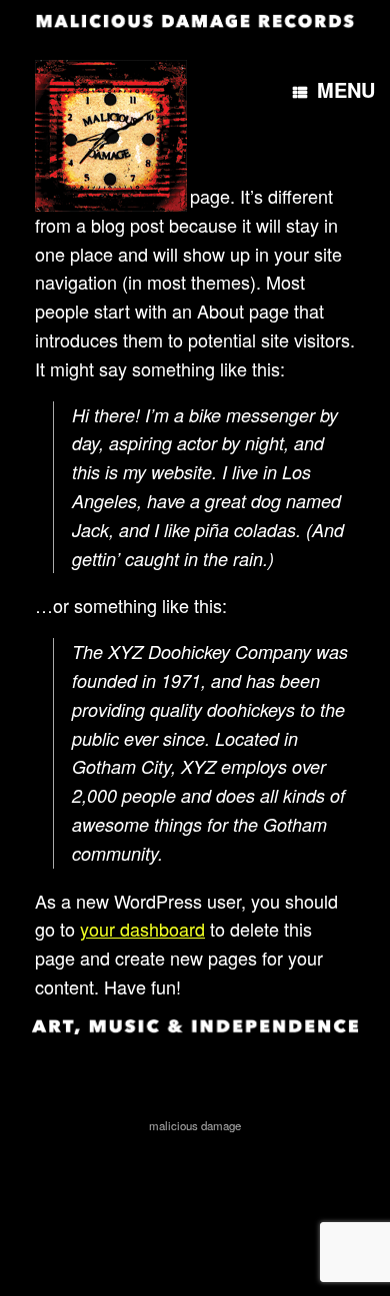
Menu (346, 89)
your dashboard (142, 929)
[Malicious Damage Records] (195, 20)
